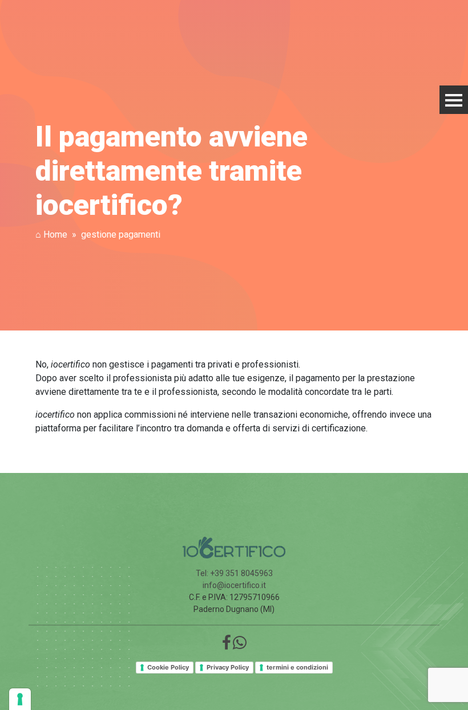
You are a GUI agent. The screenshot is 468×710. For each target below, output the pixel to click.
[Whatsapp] (240, 645)
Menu (453, 99)
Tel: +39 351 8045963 (234, 573)
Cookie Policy (168, 667)
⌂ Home (51, 234)
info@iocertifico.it (234, 585)
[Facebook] (226, 645)
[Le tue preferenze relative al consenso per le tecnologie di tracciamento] (20, 699)
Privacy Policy (228, 667)
